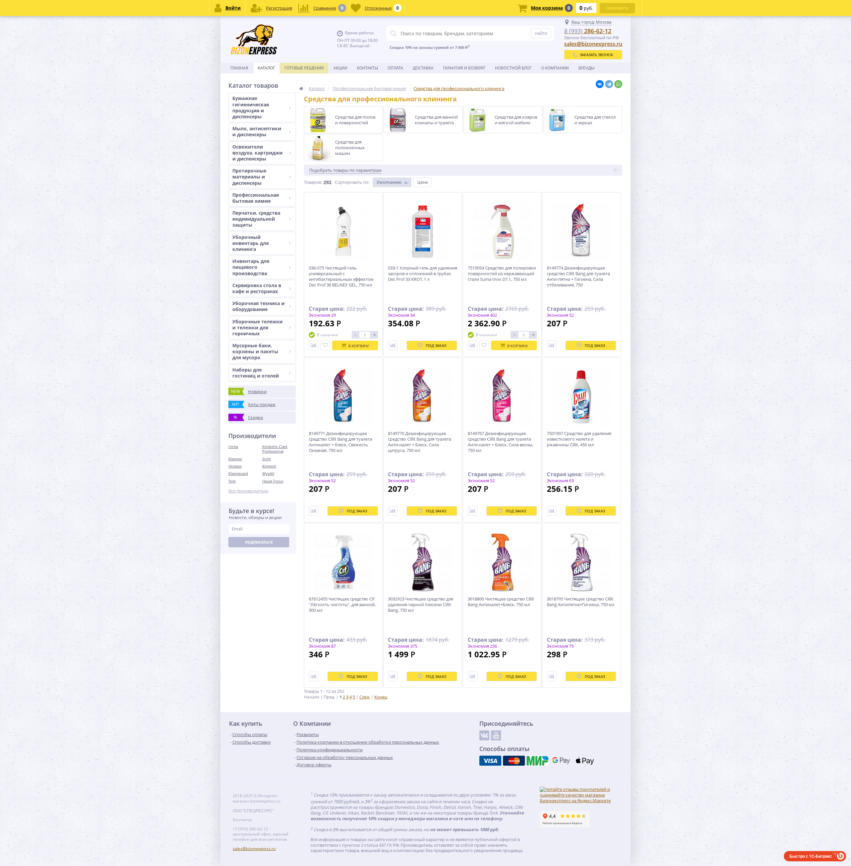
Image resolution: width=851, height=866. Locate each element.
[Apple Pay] (585, 761)
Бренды (586, 68)
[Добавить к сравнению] (313, 345)
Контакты (367, 68)
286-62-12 (587, 31)
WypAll (268, 473)
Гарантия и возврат (464, 68)
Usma (233, 446)
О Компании (555, 68)
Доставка (423, 68)
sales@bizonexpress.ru (593, 44)
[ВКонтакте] (600, 84)
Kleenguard (238, 473)
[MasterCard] (514, 761)
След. (364, 697)
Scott (266, 458)
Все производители (248, 491)
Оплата (395, 68)
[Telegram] (609, 84)
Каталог (266, 68)
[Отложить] (325, 345)
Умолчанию (389, 182)
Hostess (235, 466)
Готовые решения (304, 68)
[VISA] (490, 761)
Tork (232, 481)
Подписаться (259, 542)
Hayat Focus (272, 481)
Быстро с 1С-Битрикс (811, 856)
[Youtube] (496, 735)
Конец (380, 697)
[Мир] (537, 761)
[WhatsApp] (618, 84)
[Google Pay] (561, 761)
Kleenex (235, 458)
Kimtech (269, 466)
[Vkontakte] (484, 735)
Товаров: (313, 182)
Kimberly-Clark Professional (275, 449)
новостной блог (513, 68)
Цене (422, 182)
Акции (340, 68)
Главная (239, 68)
